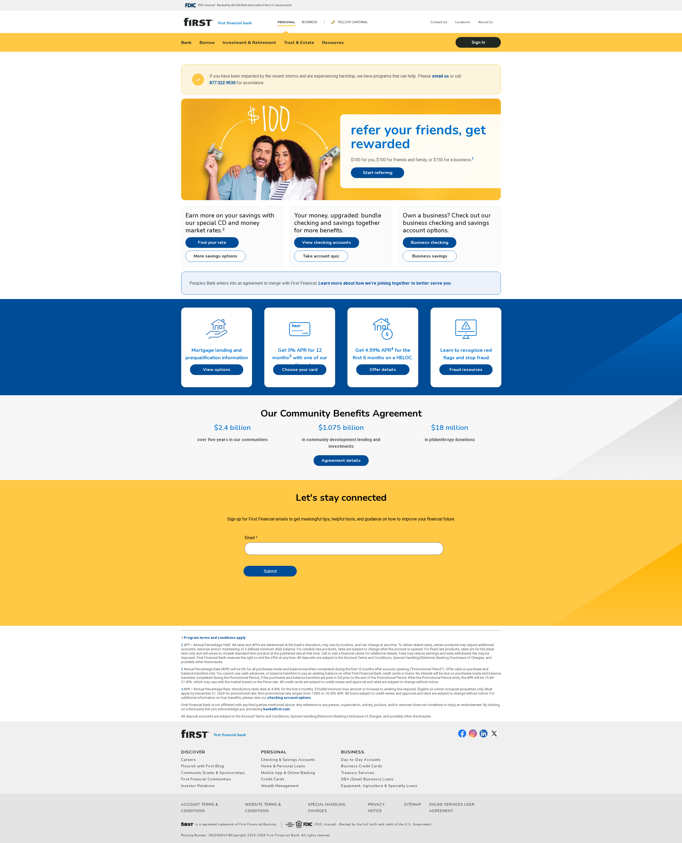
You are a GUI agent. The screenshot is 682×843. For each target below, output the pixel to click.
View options (216, 370)
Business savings (429, 256)
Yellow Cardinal (353, 22)
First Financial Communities (206, 779)
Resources (333, 42)
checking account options (289, 698)
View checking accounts (326, 242)
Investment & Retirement (249, 42)
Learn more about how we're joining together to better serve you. (385, 283)
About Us (485, 22)
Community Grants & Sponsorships (213, 773)
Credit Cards (273, 779)
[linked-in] (484, 736)
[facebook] (462, 736)
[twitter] (494, 736)
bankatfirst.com (276, 709)
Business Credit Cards (361, 766)
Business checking (429, 242)
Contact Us (439, 22)
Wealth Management (280, 786)
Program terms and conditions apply (215, 638)
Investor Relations (198, 786)
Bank (186, 42)
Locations (462, 22)
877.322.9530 (222, 82)
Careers (188, 759)
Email (250, 537)
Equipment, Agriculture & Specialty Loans (379, 786)
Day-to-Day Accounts (361, 759)
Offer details (383, 370)
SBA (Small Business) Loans (367, 779)
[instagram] (473, 736)
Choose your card (300, 370)
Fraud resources (465, 370)
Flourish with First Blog (202, 766)
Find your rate (212, 242)
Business (309, 22)
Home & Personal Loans (283, 766)
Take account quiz (321, 256)
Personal (286, 22)
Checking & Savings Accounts (288, 759)
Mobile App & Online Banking (288, 773)
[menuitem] (288, 22)
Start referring (377, 173)
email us (440, 76)
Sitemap (412, 804)
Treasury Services (358, 773)
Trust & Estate (299, 42)
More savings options (215, 256)
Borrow (207, 42)
